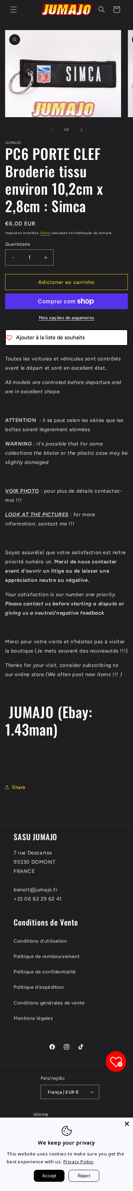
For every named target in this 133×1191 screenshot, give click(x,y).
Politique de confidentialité (45, 972)
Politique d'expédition (39, 987)
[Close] (126, 1123)
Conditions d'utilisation (40, 941)
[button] (13, 9)
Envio (45, 233)
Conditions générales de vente (49, 1003)
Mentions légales (33, 1018)
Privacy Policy (78, 1162)
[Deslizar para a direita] (81, 129)
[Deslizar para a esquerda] (51, 129)
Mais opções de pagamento (66, 317)
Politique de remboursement (47, 956)
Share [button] (19, 787)
